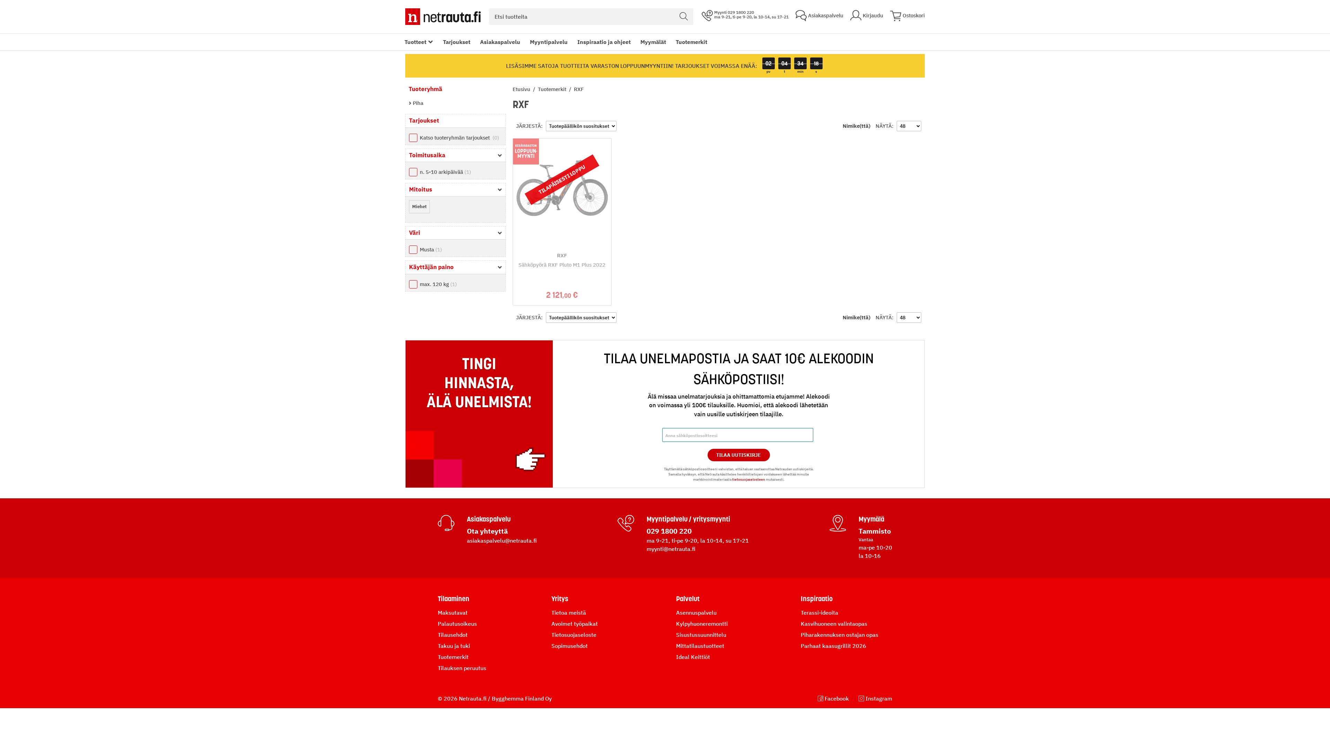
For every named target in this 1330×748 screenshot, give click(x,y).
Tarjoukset (456, 41)
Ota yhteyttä (487, 531)
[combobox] (591, 16)
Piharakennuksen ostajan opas (839, 634)
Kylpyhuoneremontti (702, 623)
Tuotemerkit (691, 41)
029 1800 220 (669, 531)
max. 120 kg (437, 284)
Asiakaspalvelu (500, 41)
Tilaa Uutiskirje (738, 455)
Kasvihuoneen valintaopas (834, 623)
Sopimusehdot (569, 645)
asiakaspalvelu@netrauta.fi (502, 540)
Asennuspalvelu (696, 612)
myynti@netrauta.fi (671, 548)
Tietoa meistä (568, 612)
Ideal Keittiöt (693, 656)
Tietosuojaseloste (573, 634)
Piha (417, 103)
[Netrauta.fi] (443, 16)
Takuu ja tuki (454, 645)
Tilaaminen (453, 598)
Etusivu (522, 89)
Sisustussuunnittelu (701, 634)
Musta (430, 249)
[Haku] (683, 16)
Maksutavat (453, 612)
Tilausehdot (453, 634)
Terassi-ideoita (819, 612)
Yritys (559, 598)
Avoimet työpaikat (574, 623)
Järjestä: (529, 126)
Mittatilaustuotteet (700, 645)
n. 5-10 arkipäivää (444, 172)
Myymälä (871, 519)
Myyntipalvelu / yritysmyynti (688, 519)
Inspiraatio (817, 598)
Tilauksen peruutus (462, 668)
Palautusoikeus (457, 623)
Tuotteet (415, 41)
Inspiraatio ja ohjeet (604, 41)
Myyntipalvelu (549, 41)
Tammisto (875, 531)
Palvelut (688, 598)
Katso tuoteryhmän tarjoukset (458, 137)
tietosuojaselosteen (748, 479)
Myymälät (653, 41)
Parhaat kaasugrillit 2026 (833, 645)
